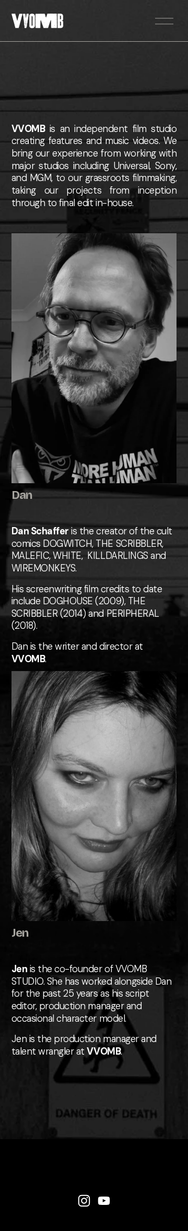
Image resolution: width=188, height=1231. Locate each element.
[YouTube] (104, 1200)
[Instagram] (84, 1200)
